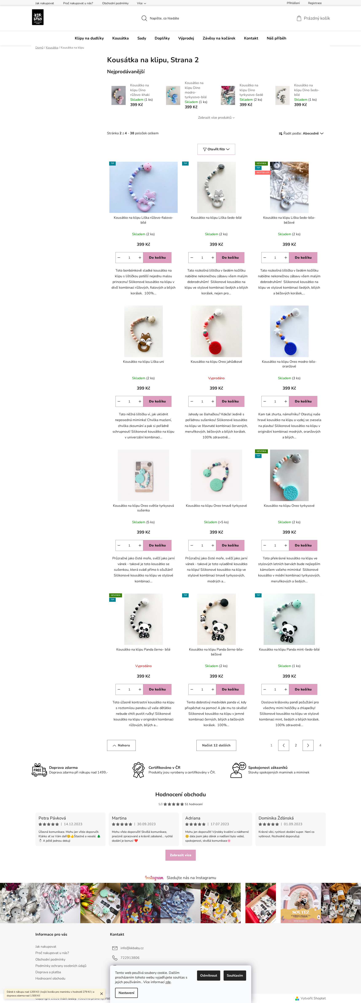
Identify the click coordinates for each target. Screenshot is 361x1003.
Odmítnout (208, 975)
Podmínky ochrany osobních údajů (60, 966)
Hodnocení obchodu (180, 794)
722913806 (130, 957)
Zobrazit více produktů (215, 117)
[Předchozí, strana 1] (283, 745)
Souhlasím (235, 975)
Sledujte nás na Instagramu (191, 878)
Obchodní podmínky (115, 3)
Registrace (315, 3)
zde (168, 982)
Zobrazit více (180, 855)
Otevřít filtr (216, 149)
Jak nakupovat (44, 3)
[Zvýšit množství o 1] (140, 257)
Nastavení (126, 993)
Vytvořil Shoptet (313, 998)
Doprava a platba (48, 972)
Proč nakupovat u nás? (78, 3)
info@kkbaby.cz (132, 948)
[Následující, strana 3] (308, 745)
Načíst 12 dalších (216, 745)
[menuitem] (89, 38)
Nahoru (124, 745)
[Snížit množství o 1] (119, 257)
